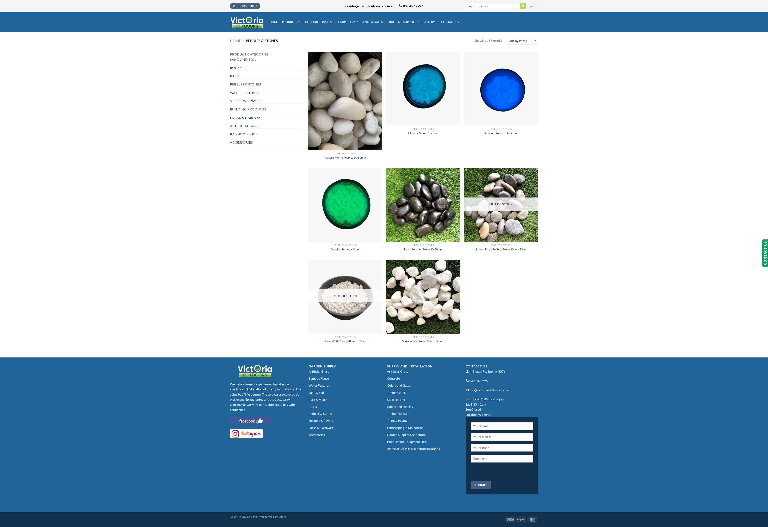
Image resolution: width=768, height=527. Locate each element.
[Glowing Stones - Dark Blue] (501, 89)
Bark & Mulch (318, 399)
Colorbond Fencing (400, 406)
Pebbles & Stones (245, 84)
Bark (234, 76)
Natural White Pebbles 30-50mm (345, 157)
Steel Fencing (396, 399)
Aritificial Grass (397, 371)
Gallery (429, 22)
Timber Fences (397, 413)
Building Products (248, 109)
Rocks (236, 67)
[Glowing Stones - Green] (345, 205)
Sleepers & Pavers (246, 101)
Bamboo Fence (243, 134)
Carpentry (346, 22)
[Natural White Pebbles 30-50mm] (345, 101)
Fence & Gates (372, 22)
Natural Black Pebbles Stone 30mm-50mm (501, 249)
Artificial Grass (245, 126)
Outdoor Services (318, 22)
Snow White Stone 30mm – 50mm (423, 341)
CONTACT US (765, 253)
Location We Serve (478, 414)
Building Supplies (402, 22)
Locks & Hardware (247, 117)
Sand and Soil (243, 59)
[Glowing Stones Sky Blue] (423, 89)
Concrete (393, 378)
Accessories (241, 142)
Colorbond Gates (399, 385)
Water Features (244, 92)
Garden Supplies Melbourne (406, 435)
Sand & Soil (316, 392)
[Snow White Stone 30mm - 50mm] (423, 297)
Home (274, 22)
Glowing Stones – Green (345, 249)
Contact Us (450, 22)
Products (289, 22)
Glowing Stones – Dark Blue (501, 133)
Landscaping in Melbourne (405, 428)
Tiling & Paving (397, 420)
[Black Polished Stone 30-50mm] (423, 205)
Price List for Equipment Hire (407, 442)
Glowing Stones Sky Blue (423, 133)
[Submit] (523, 6)
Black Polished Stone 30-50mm (423, 249)
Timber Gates (396, 392)
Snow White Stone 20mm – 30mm (345, 341)
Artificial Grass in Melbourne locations (413, 449)
